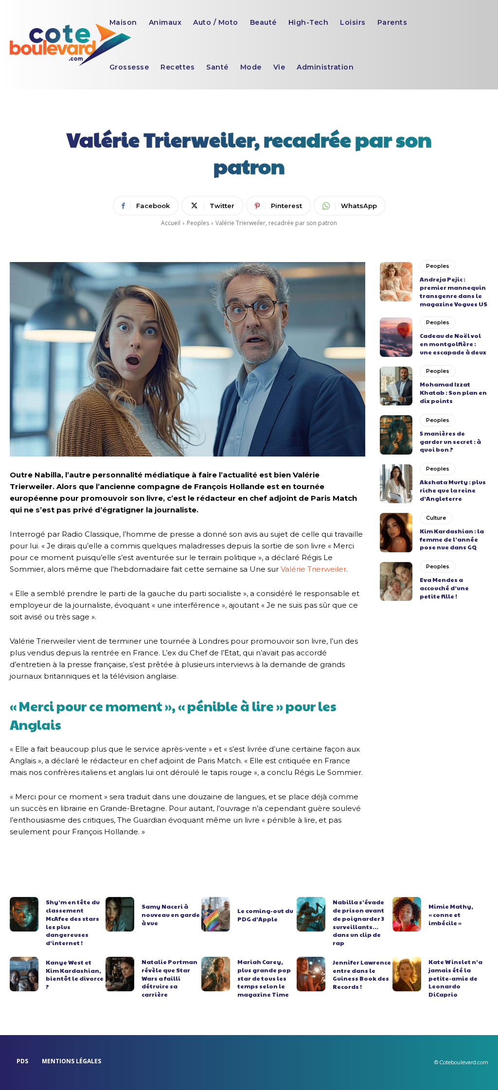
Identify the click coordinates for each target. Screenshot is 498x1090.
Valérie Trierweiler (313, 569)
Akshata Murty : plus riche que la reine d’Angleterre (453, 490)
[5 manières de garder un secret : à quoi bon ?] (396, 434)
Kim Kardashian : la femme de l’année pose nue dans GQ (452, 539)
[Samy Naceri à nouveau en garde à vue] (120, 914)
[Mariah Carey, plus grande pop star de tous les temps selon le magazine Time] (215, 974)
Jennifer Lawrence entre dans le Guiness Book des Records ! (362, 974)
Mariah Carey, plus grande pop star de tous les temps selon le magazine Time (264, 978)
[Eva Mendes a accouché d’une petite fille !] (396, 581)
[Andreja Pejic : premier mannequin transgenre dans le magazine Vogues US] (396, 281)
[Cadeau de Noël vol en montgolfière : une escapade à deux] (396, 336)
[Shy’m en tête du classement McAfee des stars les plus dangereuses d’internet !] (24, 914)
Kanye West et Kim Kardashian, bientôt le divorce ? (75, 974)
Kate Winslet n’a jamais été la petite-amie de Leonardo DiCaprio (455, 978)
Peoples (198, 223)
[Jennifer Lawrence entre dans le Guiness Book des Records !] (311, 974)
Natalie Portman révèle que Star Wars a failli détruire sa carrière (169, 978)
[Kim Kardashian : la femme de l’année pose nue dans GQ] (396, 532)
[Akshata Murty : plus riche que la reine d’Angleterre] (396, 483)
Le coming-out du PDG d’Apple (265, 915)
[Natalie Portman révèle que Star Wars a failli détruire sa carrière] (120, 974)
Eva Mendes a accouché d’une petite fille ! (444, 588)
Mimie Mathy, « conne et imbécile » (450, 914)
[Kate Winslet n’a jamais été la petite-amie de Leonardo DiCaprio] (406, 974)
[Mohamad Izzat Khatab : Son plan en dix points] (396, 386)
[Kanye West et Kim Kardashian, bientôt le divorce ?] (24, 974)
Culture (436, 517)
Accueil (170, 223)
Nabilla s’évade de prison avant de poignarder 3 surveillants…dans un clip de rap (358, 922)
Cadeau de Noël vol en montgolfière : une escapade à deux (453, 344)
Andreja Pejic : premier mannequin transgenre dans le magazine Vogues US (453, 291)
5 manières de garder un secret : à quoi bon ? (450, 441)
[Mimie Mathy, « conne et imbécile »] (406, 914)
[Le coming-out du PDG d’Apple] (215, 914)
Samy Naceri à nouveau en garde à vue (171, 914)
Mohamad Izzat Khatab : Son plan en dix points (453, 392)
